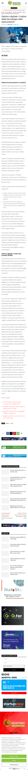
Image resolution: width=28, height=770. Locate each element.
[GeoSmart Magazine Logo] (14, 723)
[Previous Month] (23, 678)
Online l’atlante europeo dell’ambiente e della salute (21, 516)
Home (2, 12)
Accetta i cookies (14, 756)
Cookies (11, 768)
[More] (21, 433)
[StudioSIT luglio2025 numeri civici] (12, 599)
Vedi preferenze (14, 764)
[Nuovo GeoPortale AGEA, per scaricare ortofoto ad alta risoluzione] (5, 567)
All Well (7, 398)
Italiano (17, 768)
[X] (11, 433)
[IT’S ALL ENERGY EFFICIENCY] (14, 450)
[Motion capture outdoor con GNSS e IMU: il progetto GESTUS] (5, 486)
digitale (7, 423)
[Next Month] (26, 678)
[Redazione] (2, 24)
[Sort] (8, 674)
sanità (11, 423)
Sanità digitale (8, 12)
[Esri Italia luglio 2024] (14, 441)
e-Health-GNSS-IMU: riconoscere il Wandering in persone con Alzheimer (18, 479)
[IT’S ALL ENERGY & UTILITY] (14, 458)
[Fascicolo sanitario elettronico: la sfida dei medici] (5, 472)
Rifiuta (14, 760)
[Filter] (5, 674)
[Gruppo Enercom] (12, 650)
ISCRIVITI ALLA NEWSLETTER (9, 655)
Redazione (10, 24)
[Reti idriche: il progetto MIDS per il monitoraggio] (5, 539)
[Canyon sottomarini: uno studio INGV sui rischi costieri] (5, 553)
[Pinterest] (14, 433)
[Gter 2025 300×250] (12, 626)
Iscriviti (14, 670)
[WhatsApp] (18, 433)
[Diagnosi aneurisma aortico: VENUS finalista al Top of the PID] (5, 507)
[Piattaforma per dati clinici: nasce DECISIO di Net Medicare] (5, 493)
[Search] (2, 674)
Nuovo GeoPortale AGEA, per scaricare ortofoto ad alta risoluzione (17, 567)
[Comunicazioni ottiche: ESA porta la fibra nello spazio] (5, 546)
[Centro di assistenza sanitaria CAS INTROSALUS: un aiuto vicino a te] (5, 500)
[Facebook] (7, 433)
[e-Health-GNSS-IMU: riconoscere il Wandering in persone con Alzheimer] (5, 479)
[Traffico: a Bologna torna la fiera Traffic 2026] (5, 560)
